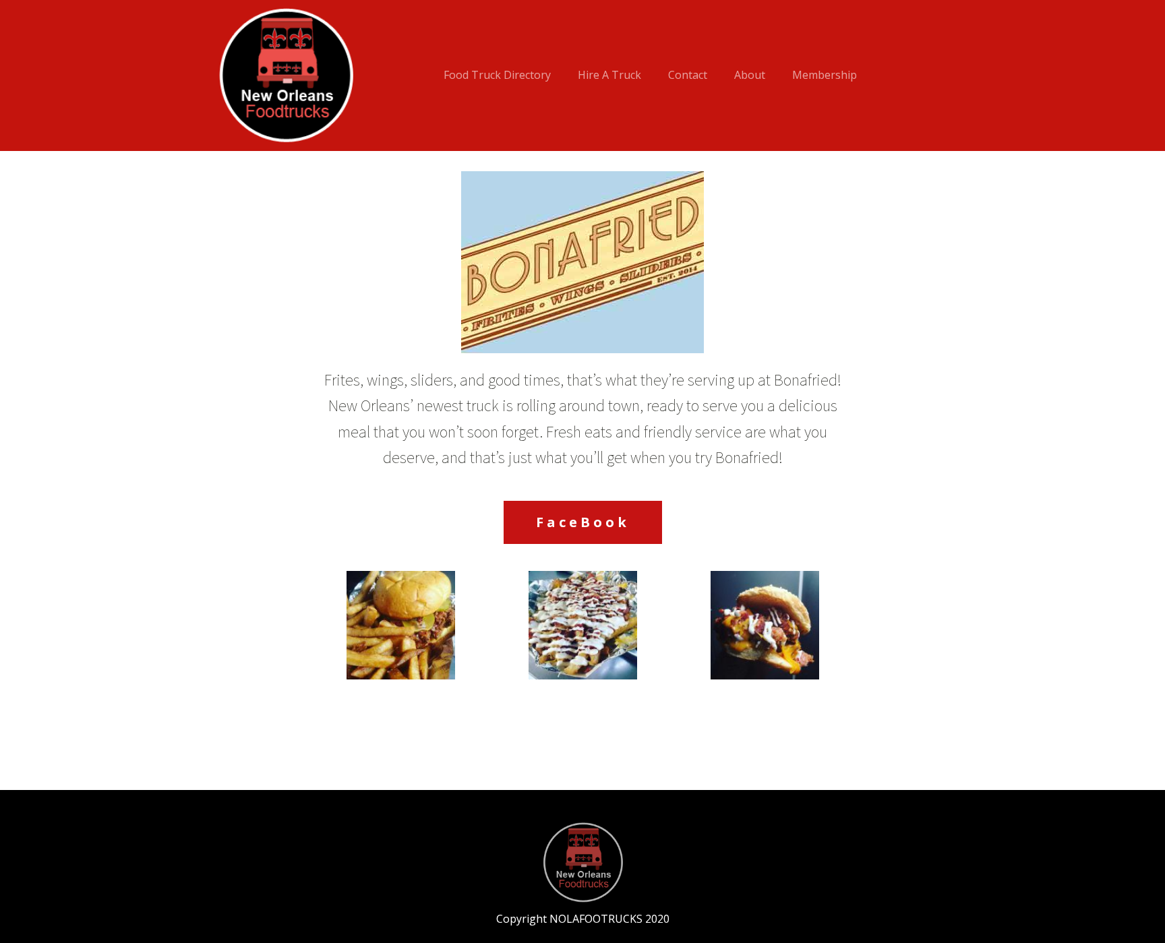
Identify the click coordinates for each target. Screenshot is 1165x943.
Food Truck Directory (497, 74)
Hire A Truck (609, 74)
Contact (687, 74)
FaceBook (583, 522)
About (749, 74)
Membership (824, 74)
